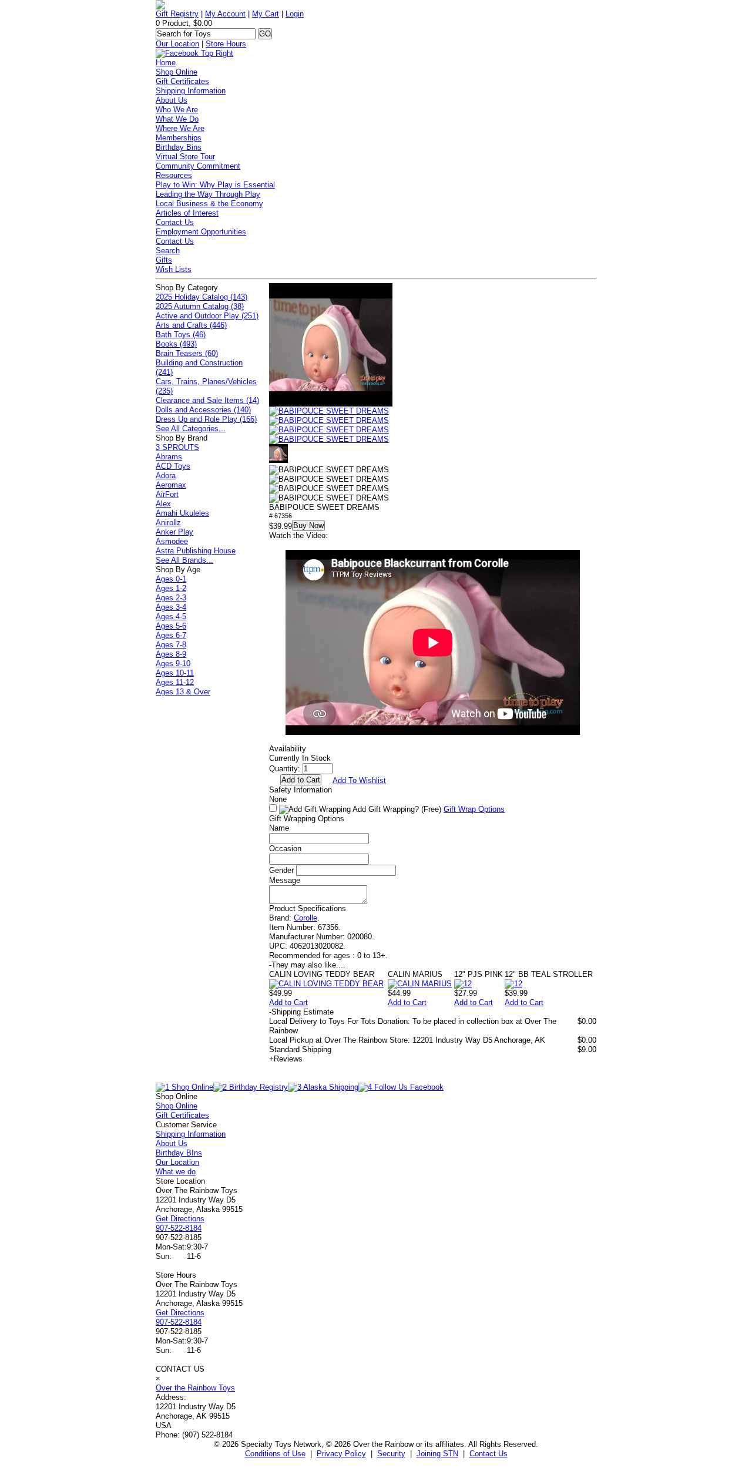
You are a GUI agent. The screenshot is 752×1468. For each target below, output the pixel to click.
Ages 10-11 (175, 673)
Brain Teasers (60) (187, 353)
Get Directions (180, 1218)
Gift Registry (177, 13)
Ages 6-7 (171, 635)
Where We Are (180, 128)
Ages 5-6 (171, 626)
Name (279, 828)
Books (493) (176, 344)
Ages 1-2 (171, 588)
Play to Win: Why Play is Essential (215, 184)
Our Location (177, 43)
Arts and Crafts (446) (191, 325)
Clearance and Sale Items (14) (207, 400)
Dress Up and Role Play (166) (206, 419)
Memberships (179, 137)
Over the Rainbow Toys (195, 1387)
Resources (174, 175)
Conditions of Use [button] (275, 1453)
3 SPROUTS (177, 447)
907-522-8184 (179, 1228)
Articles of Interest (187, 213)
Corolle (305, 917)
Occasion (285, 848)
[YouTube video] (330, 403)
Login (295, 13)
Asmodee (172, 541)
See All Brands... (184, 560)
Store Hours (226, 43)
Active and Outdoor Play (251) (207, 315)
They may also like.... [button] (307, 964)
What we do (176, 1171)
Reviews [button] (286, 1058)
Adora (166, 475)
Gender (281, 870)
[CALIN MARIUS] (420, 983)
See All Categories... (191, 428)
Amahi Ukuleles (182, 513)
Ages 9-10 (173, 663)
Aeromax (171, 485)
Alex (163, 503)
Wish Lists (174, 269)
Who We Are (177, 109)
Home (166, 62)
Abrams (169, 456)
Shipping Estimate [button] (301, 1011)
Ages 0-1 (171, 579)
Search (168, 250)
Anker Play (174, 532)
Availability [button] (287, 748)
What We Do (177, 119)
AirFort (167, 494)
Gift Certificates (182, 81)
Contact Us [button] (488, 1453)
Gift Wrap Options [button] (474, 809)
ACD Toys (173, 466)
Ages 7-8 (171, 644)
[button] (329, 411)
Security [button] (391, 1453)
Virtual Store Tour (185, 156)
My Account (225, 13)
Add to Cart (288, 1002)
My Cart (265, 13)
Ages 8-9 (171, 654)
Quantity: (284, 768)
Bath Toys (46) (181, 334)
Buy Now (308, 525)
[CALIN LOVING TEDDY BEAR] (326, 983)
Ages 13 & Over (183, 691)
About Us (171, 100)
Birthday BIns (179, 1152)
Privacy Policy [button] (341, 1453)
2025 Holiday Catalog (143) (201, 297)
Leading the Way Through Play (208, 194)
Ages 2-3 (171, 597)
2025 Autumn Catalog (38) (200, 306)
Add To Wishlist (359, 780)
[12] (463, 983)
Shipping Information (191, 90)
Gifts (164, 260)
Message (284, 880)
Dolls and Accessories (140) (203, 409)
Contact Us (175, 222)
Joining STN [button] (437, 1453)
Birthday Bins (179, 147)
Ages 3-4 (171, 607)
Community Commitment (198, 166)
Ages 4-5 (171, 616)
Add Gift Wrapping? (396, 809)
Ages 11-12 (175, 682)
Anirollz (168, 522)
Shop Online (176, 72)
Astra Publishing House (196, 550)
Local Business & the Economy (209, 203)
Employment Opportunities (201, 231)
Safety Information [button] (300, 789)
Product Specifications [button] (307, 908)
